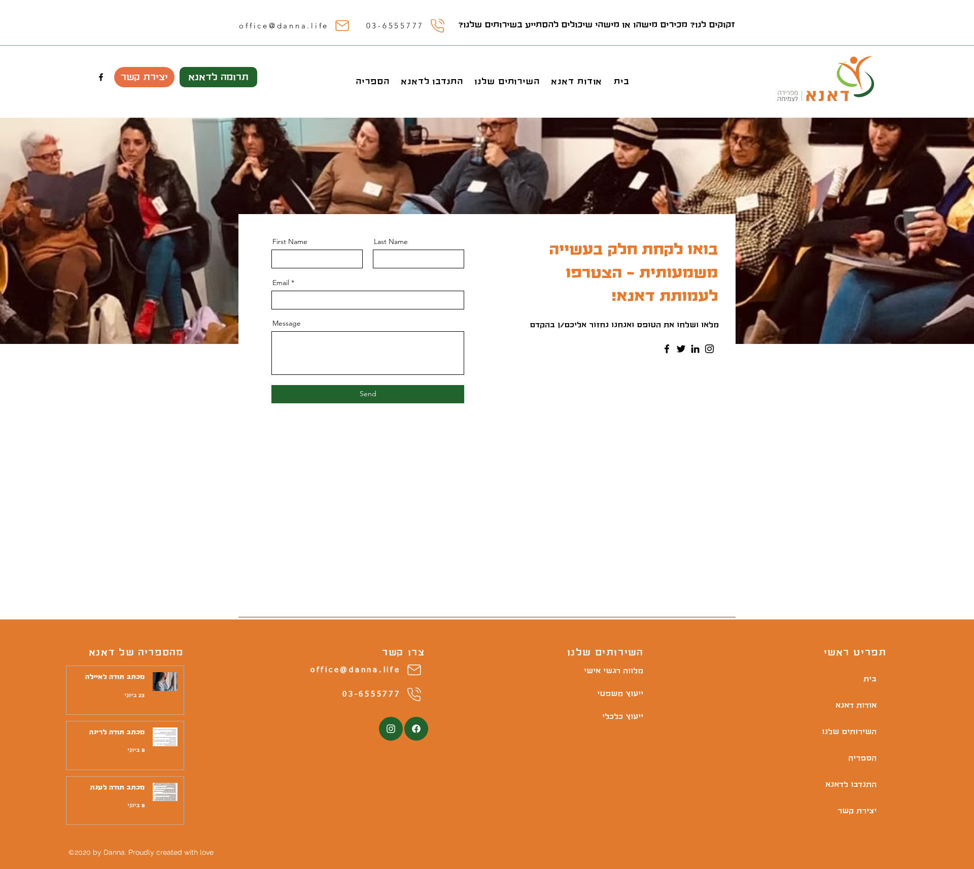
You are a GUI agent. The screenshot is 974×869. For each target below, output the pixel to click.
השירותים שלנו (852, 731)
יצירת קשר (857, 811)
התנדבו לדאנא (852, 784)
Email (280, 282)
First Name (289, 241)
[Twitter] (681, 349)
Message (286, 323)
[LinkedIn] (695, 349)
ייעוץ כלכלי (625, 716)
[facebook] (101, 77)
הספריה (862, 758)
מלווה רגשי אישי (625, 671)
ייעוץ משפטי (625, 693)
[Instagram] (709, 349)
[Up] (391, 729)
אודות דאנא (856, 705)
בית (870, 679)
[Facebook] (667, 349)
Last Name (391, 241)
